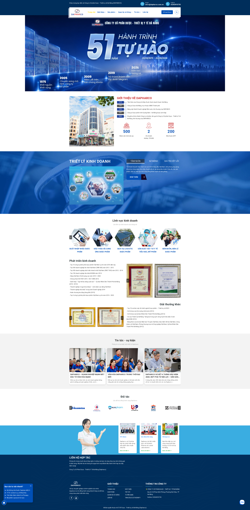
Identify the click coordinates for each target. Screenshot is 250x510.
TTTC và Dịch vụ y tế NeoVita (16, 493)
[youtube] (76, 498)
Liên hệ (145, 12)
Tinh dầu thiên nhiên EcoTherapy (17, 495)
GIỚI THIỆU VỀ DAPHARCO (134, 98)
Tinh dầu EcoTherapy (132, 497)
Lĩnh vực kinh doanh (125, 220)
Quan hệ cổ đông (124, 12)
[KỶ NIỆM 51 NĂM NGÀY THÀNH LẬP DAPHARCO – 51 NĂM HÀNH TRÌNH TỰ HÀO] (125, 360)
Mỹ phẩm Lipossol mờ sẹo (15, 498)
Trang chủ (91, 12)
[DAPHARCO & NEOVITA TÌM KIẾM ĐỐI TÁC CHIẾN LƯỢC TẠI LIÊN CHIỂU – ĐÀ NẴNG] (87, 360)
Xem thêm (134, 177)
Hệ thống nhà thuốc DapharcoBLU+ (18, 490)
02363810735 (176, 4)
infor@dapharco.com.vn (154, 4)
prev (70, 237)
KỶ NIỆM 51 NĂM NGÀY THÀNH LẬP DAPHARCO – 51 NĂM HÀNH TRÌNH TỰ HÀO (124, 375)
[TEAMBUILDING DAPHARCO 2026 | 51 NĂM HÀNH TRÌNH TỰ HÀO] (163, 360)
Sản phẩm (111, 12)
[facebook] (71, 498)
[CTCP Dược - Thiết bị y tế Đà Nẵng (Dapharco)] (77, 12)
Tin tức (137, 12)
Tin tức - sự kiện (125, 340)
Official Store (167, 12)
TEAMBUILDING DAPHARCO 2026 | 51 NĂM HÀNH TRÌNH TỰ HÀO (161, 375)
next (179, 237)
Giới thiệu (101, 12)
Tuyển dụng (129, 495)
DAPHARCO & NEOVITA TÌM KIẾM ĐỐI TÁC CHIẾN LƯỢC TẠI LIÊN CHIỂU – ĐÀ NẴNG (86, 375)
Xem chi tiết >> (124, 450)
